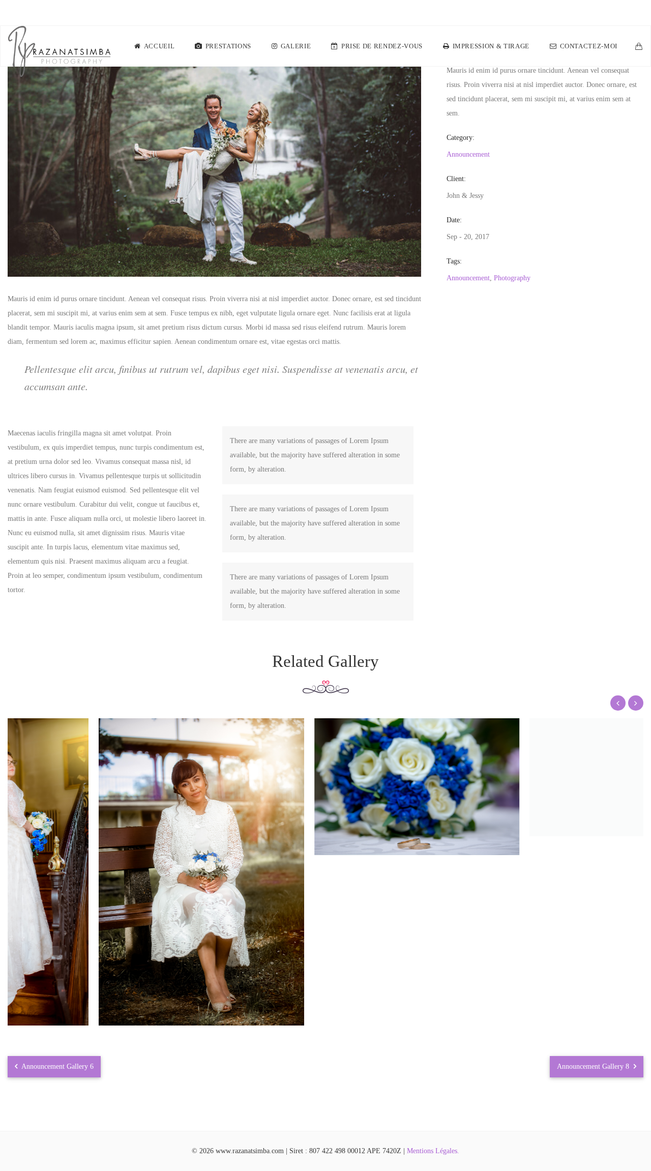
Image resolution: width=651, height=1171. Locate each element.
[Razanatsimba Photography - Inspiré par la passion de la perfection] (59, 46)
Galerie (296, 46)
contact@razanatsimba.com (599, 13)
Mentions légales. (433, 1151)
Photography (512, 278)
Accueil (159, 46)
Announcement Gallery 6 (57, 1066)
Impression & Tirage (491, 46)
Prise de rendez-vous (382, 46)
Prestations (228, 46)
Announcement (468, 154)
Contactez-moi (588, 46)
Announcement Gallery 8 (594, 1066)
